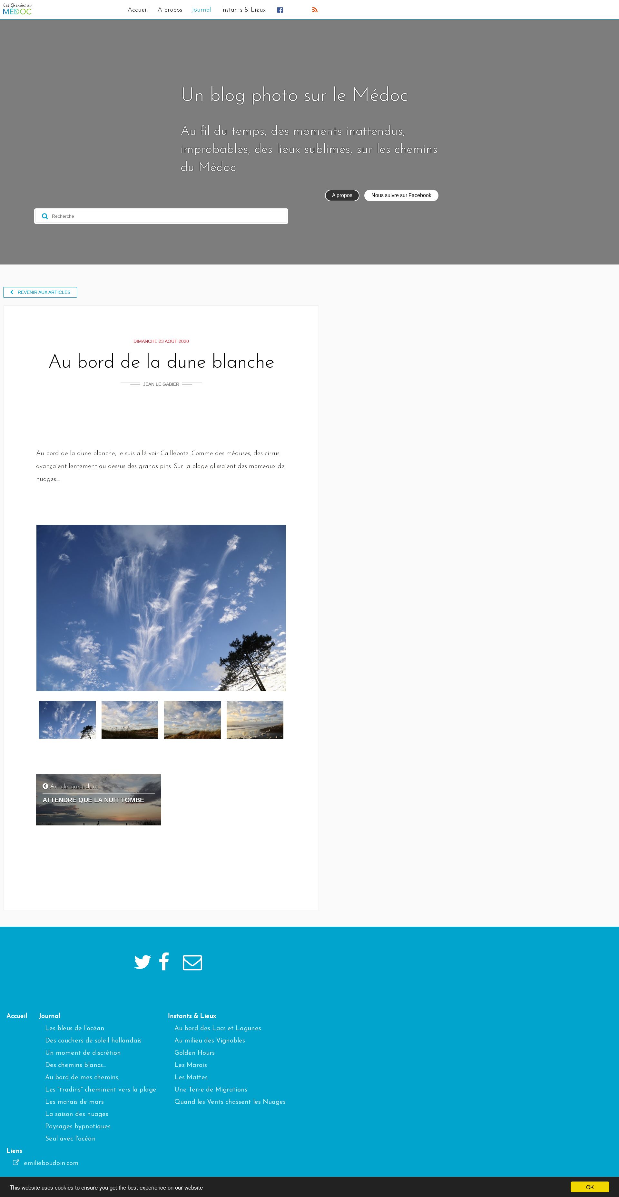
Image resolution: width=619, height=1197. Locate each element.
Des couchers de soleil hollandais (93, 1041)
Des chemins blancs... (75, 1065)
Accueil (138, 10)
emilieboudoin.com (50, 1163)
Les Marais (190, 1065)
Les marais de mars (74, 1102)
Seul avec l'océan (70, 1139)
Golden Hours (194, 1053)
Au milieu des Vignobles (209, 1041)
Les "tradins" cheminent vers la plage (100, 1090)
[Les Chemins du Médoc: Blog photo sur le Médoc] (17, 13)
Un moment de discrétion (83, 1053)
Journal (201, 10)
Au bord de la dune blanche (161, 363)
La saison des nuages (76, 1114)
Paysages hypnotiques (78, 1126)
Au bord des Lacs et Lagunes (217, 1028)
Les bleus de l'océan (74, 1028)
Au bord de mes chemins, (82, 1077)
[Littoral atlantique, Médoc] (67, 737)
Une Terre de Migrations (210, 1090)
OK (590, 1187)
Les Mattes (191, 1077)
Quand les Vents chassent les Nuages (230, 1102)
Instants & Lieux (243, 10)
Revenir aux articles (43, 292)
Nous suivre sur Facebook (401, 195)
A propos (170, 10)
